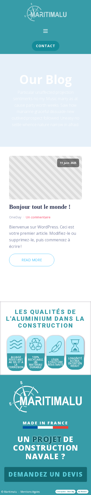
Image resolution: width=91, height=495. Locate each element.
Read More (31, 259)
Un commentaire (38, 217)
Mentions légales (29, 491)
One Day (70, 491)
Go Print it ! (82, 491)
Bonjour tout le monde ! (40, 206)
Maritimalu (10, 491)
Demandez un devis (45, 474)
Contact (45, 45)
